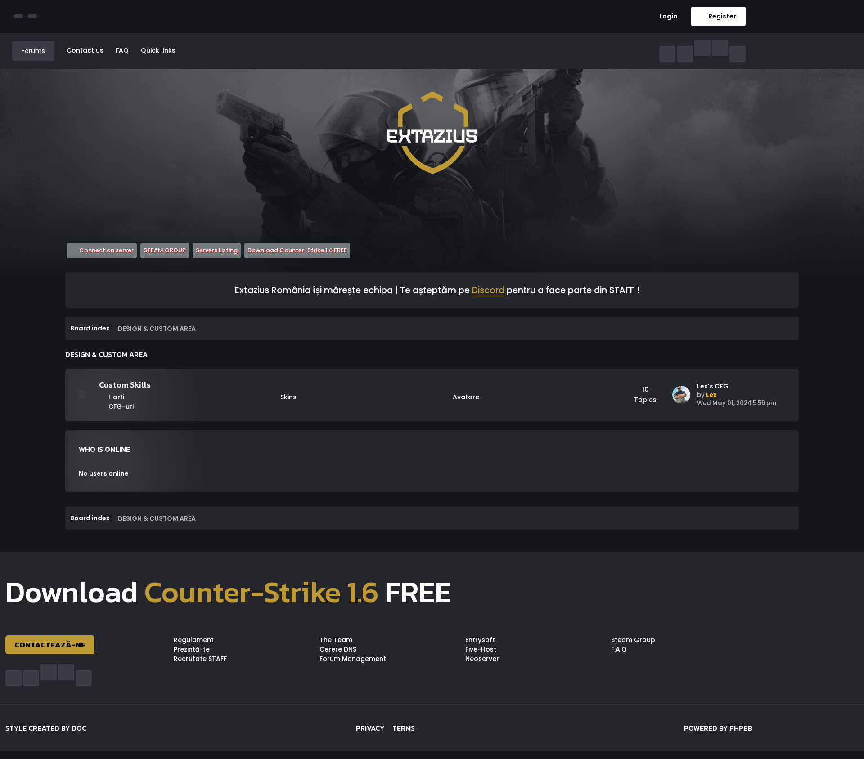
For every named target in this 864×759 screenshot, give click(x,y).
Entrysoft (480, 639)
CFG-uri (120, 406)
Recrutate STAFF (200, 658)
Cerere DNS (338, 649)
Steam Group (633, 639)
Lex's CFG (713, 386)
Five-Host (480, 649)
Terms (403, 728)
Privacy (370, 728)
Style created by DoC (45, 728)
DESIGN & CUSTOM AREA (106, 354)
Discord (488, 291)
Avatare (465, 397)
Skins (288, 397)
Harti (115, 397)
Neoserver (482, 658)
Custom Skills (125, 385)
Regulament (194, 639)
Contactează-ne (50, 645)
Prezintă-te (192, 649)
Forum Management (353, 658)
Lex (711, 395)
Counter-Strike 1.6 (261, 592)
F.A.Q (619, 649)
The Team (336, 639)
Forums (33, 50)
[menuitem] (665, 16)
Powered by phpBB (718, 728)
